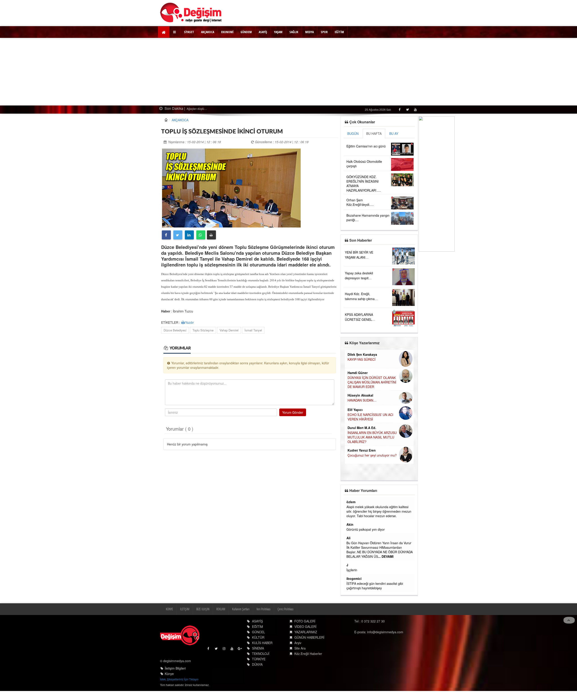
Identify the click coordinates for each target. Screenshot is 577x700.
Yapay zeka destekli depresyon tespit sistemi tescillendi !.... (360, 278)
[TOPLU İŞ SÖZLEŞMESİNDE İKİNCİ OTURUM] (231, 187)
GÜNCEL (258, 632)
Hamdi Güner (358, 372)
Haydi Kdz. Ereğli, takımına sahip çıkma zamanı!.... (360, 298)
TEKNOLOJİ (260, 653)
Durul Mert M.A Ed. (362, 427)
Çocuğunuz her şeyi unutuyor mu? (372, 455)
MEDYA (309, 32)
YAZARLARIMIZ (305, 632)
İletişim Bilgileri (175, 668)
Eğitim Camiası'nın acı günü (366, 146)
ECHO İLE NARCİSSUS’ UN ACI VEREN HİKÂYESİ (370, 416)
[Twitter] (407, 109)
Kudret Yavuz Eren (362, 450)
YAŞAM (278, 32)
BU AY (393, 133)
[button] (175, 32)
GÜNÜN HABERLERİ (309, 637)
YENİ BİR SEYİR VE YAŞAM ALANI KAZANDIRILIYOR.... (359, 257)
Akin (349, 524)
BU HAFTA (374, 133)
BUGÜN (353, 133)
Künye (169, 673)
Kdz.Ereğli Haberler (308, 653)
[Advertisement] (288, 71)
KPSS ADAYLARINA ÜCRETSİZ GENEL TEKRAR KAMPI (359, 319)
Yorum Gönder (292, 412)
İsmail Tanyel (253, 330)
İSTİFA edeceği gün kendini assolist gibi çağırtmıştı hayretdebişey (374, 585)
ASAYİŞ (263, 32)
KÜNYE (169, 609)
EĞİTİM (339, 32)
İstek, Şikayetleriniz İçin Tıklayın (179, 679)
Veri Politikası (263, 609)
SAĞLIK (293, 32)
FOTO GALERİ (304, 621)
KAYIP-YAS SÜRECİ (362, 359)
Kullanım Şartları (241, 609)
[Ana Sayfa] (191, 12)
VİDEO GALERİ (305, 626)
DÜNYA (257, 664)
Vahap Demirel (229, 330)
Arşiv (297, 642)
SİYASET (189, 32)
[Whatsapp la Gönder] (200, 234)
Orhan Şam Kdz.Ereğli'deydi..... (360, 202)
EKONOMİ (227, 32)
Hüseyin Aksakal (360, 395)
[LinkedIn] (189, 234)
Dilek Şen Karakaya (362, 354)
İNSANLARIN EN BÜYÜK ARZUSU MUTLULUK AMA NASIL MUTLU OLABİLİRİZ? (372, 437)
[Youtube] (415, 109)
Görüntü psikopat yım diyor (365, 529)
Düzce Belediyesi (175, 330)
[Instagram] (224, 650)
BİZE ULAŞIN (202, 609)
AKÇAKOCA (207, 32)
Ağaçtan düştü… (196, 108)
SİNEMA (258, 648)
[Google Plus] (240, 650)
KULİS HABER (262, 642)
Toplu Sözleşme (202, 330)
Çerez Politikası (285, 609)
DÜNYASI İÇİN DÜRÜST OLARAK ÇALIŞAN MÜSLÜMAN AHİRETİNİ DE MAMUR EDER (372, 382)
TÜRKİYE (259, 659)
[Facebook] (399, 109)
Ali (348, 538)
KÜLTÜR (258, 637)
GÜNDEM (246, 32)
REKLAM (220, 609)
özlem (350, 502)
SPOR (324, 32)
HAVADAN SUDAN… (362, 400)
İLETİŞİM (184, 609)
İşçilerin (351, 570)
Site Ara (300, 648)
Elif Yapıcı (355, 409)
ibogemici (354, 578)
